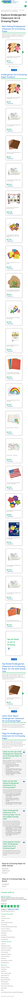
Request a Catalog (5, 967)
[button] (26, 2)
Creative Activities (5, 983)
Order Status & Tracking (6, 948)
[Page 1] (9, 66)
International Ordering (6, 954)
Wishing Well (4, 988)
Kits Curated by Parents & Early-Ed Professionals (12, 992)
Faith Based (3, 969)
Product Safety (4, 939)
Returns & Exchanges (6, 950)
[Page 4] (13, 66)
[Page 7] (17, 66)
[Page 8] (18, 66)
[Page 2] (10, 66)
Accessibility (3, 935)
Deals (2, 990)
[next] (23, 52)
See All (13, 70)
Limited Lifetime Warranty (7, 922)
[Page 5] (14, 66)
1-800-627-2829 (13, 909)
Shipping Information (5, 946)
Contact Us (3, 943)
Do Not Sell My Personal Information (9, 926)
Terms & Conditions (5, 928)
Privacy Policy (4, 924)
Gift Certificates (4, 952)
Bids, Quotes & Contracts (6, 960)
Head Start (3, 971)
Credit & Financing (5, 956)
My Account (3, 958)
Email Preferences (5, 962)
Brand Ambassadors (5, 979)
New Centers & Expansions (7, 986)
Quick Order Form (5, 975)
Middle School (6, 870)
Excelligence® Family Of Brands (8, 937)
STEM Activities (4, 981)
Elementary (5, 868)
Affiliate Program (5, 977)
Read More (4, 729)
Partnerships (4, 933)
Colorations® (5, 884)
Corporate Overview (5, 918)
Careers (2, 920)
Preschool (4, 873)
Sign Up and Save (6, 896)
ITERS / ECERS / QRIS (6, 973)
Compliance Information (6, 931)
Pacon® (4, 886)
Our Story (3, 916)
